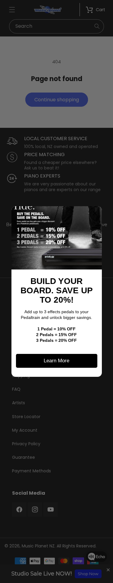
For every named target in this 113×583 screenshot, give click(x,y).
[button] (95, 213)
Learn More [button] (56, 361)
